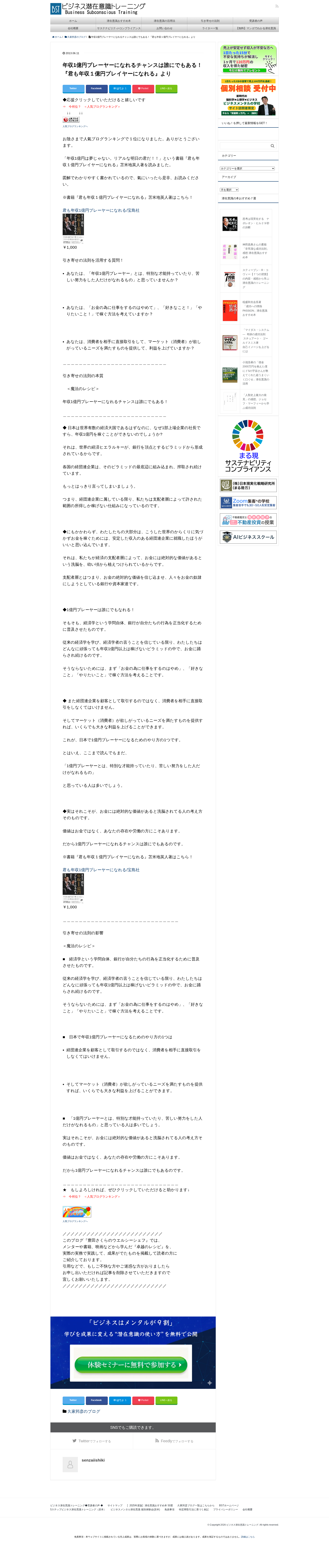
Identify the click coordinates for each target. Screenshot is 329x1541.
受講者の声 (256, 20)
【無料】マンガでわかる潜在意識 (256, 28)
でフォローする (94, 1441)
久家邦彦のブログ (84, 1411)
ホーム (73, 20)
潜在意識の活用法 (164, 20)
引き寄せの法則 (210, 20)
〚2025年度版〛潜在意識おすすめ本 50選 (150, 1505)
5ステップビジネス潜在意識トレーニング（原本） (78, 1509)
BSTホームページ (229, 1505)
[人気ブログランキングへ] (71, 119)
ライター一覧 (210, 28)
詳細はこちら (248, 1536)
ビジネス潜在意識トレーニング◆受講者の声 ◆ (76, 1505)
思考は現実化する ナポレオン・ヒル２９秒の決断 (256, 223)
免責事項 (169, 1509)
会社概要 (73, 28)
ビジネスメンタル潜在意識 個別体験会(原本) (135, 1509)
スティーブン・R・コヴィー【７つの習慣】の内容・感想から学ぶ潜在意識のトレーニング (256, 278)
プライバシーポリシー (225, 1509)
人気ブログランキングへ (75, 126)
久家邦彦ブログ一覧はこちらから (196, 1505)
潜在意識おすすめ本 (119, 20)
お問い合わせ (164, 28)
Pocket (144, 88)
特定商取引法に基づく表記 (194, 1509)
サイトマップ (115, 1505)
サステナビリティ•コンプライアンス (119, 28)
